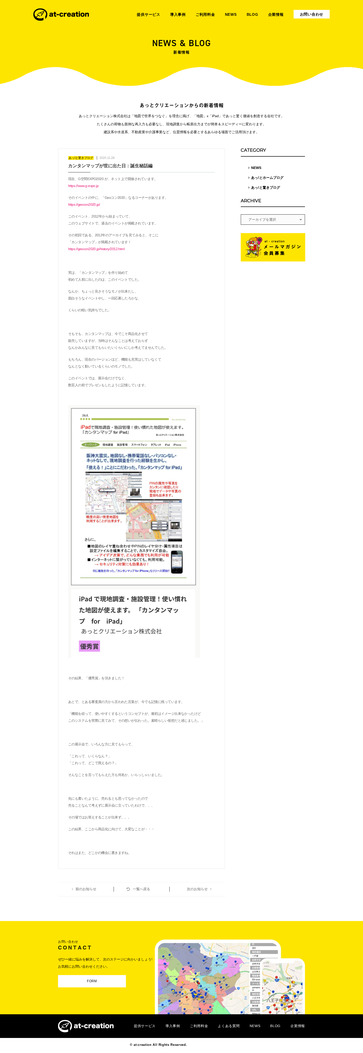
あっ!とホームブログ (267, 178)
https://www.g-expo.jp (83, 186)
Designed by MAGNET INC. (210, 1045)
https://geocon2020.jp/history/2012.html (96, 249)
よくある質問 (229, 1026)
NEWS (256, 168)
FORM (92, 981)
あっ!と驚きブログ (265, 187)
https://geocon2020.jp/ (84, 204)
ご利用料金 (199, 1026)
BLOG (275, 1026)
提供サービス (145, 1026)
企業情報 (297, 1026)
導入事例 (172, 1026)
